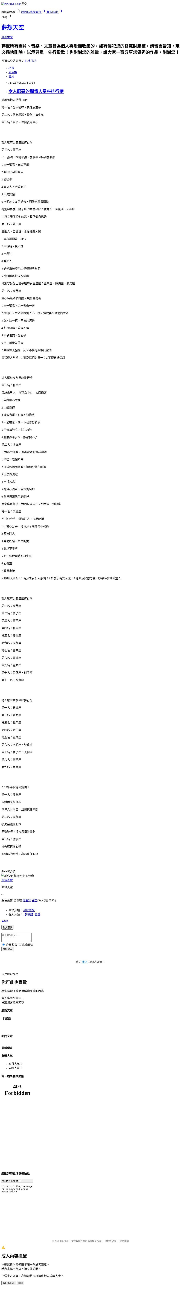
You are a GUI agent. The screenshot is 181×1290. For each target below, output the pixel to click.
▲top (4, 920)
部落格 (12, 72)
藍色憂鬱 (7, 880)
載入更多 (7, 927)
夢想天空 (12, 27)
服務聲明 (124, 1241)
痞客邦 (27, 900)
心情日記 (30, 60)
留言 (34, 900)
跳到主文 (7, 37)
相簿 (11, 67)
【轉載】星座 (31, 914)
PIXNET (64, 1241)
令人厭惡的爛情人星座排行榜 (36, 91)
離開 (20, 1283)
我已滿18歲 (8, 1283)
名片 (11, 76)
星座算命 (29, 910)
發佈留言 (7, 949)
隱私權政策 (110, 1241)
